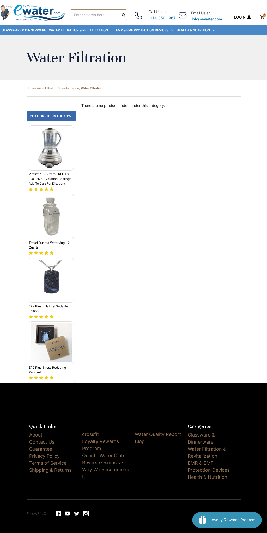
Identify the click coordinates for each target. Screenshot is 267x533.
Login (239, 17)
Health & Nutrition (193, 30)
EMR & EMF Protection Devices (142, 30)
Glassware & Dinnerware (24, 30)
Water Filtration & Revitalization (78, 30)
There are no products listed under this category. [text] (123, 105)
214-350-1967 (162, 18)
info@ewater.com (207, 19)
